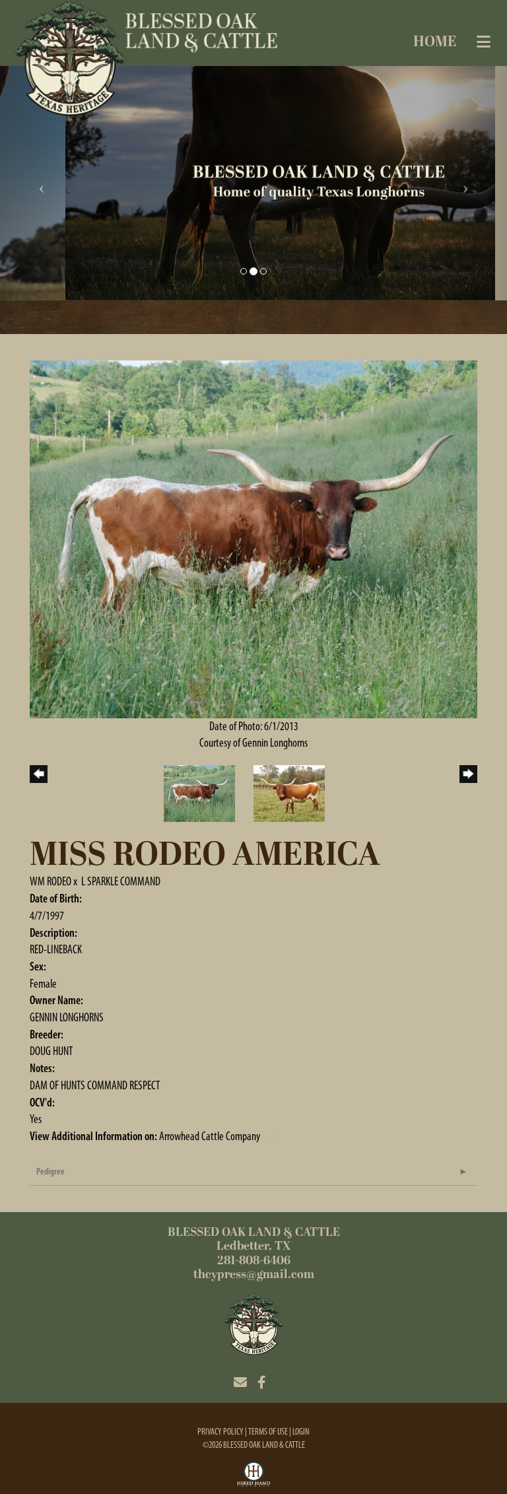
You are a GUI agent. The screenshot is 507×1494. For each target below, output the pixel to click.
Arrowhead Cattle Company (209, 1136)
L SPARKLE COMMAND (120, 881)
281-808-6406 (253, 1261)
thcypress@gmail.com (253, 1274)
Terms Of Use (268, 1431)
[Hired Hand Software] (253, 1476)
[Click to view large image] (253, 538)
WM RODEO (50, 881)
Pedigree (50, 1171)
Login (301, 1431)
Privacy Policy (220, 1431)
